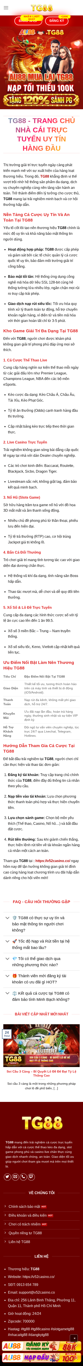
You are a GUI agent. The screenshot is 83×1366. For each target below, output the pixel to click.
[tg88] (41, 7)
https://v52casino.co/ (52, 861)
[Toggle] (7, 918)
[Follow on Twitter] (7, 1177)
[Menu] (6, 7)
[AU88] (41, 1346)
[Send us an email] (15, 1177)
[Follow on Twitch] (31, 1177)
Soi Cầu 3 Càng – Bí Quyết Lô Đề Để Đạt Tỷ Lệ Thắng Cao (41, 1073)
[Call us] (23, 1177)
